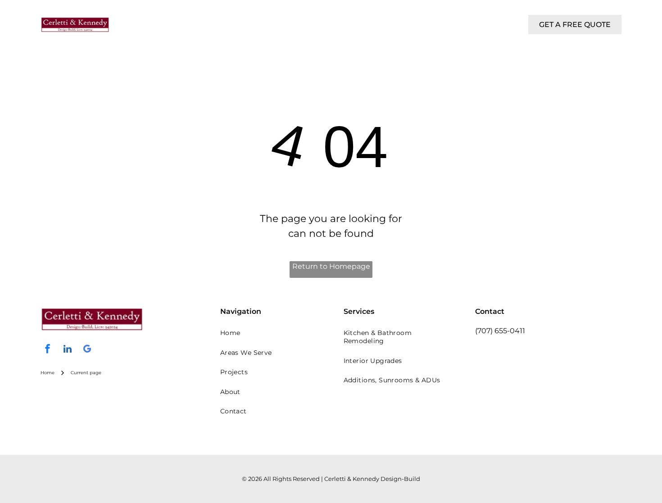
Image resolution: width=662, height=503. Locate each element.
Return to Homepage (331, 266)
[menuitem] (184, 17)
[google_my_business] (87, 350)
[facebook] (48, 350)
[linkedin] (67, 350)
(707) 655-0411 (500, 330)
